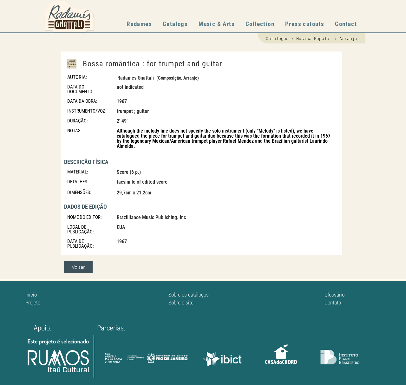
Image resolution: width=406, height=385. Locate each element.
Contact (346, 24)
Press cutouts (304, 24)
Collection (260, 24)
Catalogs (175, 24)
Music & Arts (217, 24)
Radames (139, 24)
